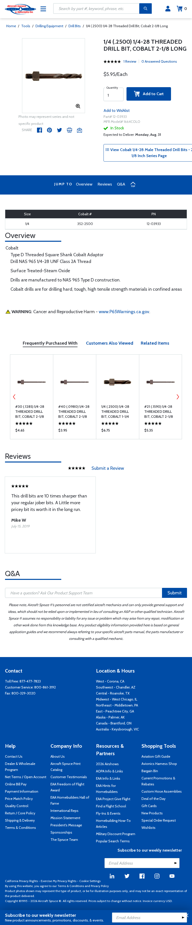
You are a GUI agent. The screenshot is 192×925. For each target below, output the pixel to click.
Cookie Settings (89, 881)
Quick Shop (31, 431)
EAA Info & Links (108, 778)
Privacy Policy (100, 886)
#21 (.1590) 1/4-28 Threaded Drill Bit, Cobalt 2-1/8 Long (158, 411)
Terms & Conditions (20, 827)
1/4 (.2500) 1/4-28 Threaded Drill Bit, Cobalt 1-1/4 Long (115, 411)
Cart (185, 8)
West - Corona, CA (110, 681)
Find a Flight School (111, 806)
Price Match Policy (19, 798)
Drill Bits (74, 26)
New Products (152, 813)
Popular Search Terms (113, 841)
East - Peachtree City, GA (115, 711)
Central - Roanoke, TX (113, 693)
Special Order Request (159, 820)
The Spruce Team (64, 839)
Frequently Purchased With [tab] (50, 343)
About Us (57, 756)
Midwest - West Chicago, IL (116, 699)
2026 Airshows (107, 764)
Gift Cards (149, 806)
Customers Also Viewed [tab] (109, 343)
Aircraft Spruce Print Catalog (65, 766)
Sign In (167, 9)
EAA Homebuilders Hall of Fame (69, 800)
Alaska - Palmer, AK (110, 717)
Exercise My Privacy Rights (58, 881)
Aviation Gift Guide (156, 756)
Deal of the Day (154, 798)
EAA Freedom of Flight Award (67, 787)
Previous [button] (14, 396)
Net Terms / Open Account (25, 777)
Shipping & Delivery (20, 820)
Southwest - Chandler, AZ (116, 687)
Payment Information (21, 791)
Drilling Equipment (49, 26)
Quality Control (16, 806)
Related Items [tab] (155, 343)
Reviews (105, 184)
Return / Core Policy (20, 813)
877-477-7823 (30, 681)
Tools (25, 26)
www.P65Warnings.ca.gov (124, 311)
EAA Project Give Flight (113, 799)
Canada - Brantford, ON (114, 723)
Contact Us (13, 756)
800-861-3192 (45, 687)
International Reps (64, 810)
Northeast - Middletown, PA (117, 705)
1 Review (130, 61)
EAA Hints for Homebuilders (107, 788)
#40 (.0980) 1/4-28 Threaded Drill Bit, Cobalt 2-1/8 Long (74, 411)
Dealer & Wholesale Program (20, 766)
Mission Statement (65, 818)
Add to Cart (152, 93)
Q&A (121, 184)
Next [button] (178, 396)
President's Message (66, 825)
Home (11, 26)
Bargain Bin (150, 771)
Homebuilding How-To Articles (113, 823)
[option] (53, 75)
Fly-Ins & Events (108, 813)
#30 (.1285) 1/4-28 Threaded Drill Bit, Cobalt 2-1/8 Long (29, 411)
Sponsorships (61, 832)
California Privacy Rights (21, 881)
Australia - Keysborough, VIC (117, 729)
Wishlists (149, 827)
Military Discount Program (115, 834)
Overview (84, 184)
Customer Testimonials (68, 777)
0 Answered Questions (159, 61)
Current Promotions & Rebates (158, 781)
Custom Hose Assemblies (162, 791)
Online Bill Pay (15, 784)
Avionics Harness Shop (159, 763)
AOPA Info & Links (109, 771)
